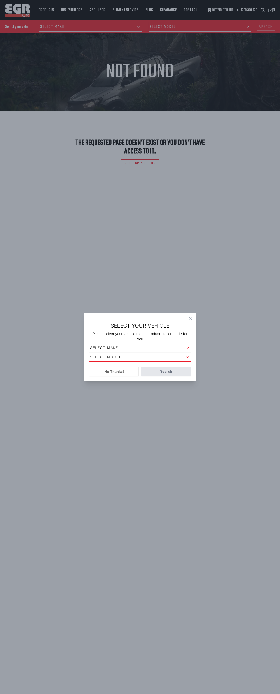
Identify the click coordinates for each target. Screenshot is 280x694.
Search (166, 371)
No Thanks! (114, 371)
